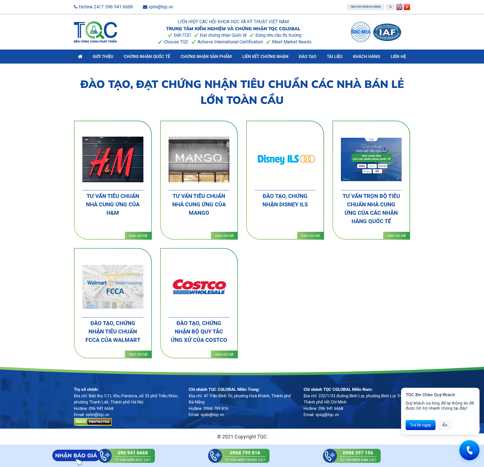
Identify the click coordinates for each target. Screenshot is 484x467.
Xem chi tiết (138, 236)
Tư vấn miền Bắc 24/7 (133, 456)
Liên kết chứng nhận (265, 56)
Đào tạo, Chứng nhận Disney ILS (285, 200)
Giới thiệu (103, 56)
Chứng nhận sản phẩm (206, 56)
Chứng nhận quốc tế (147, 56)
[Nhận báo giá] (76, 455)
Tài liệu (335, 56)
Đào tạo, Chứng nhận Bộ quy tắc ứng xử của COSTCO (199, 331)
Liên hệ (398, 56)
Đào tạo (307, 56)
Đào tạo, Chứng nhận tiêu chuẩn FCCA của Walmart (112, 331)
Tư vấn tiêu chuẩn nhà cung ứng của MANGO (199, 204)
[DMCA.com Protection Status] (93, 421)
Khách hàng (366, 56)
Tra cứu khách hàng (365, 6)
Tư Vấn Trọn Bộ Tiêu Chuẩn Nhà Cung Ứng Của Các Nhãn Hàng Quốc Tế (371, 209)
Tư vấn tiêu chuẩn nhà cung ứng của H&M (112, 204)
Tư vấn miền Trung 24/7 (245, 456)
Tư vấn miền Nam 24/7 (358, 456)
